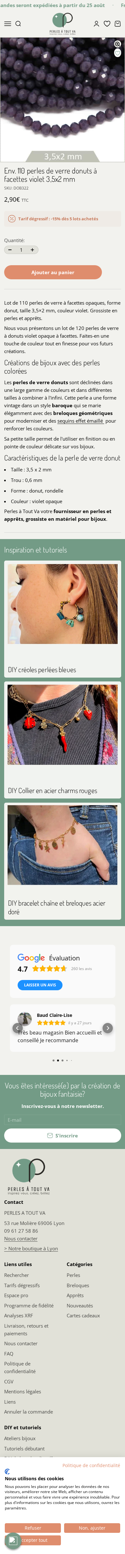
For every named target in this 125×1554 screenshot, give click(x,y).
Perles (73, 1275)
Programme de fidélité (29, 1305)
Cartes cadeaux (83, 1315)
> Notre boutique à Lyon (31, 1248)
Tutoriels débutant (24, 1448)
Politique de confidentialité (20, 1367)
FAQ (8, 1353)
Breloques (78, 1285)
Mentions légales (22, 1391)
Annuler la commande (28, 1411)
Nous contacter (21, 1238)
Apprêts (75, 1295)
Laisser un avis (40, 985)
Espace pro (16, 1295)
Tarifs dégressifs (22, 1285)
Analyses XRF (18, 1315)
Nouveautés (80, 1305)
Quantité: (14, 240)
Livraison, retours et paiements (26, 1329)
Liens (10, 1401)
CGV (8, 1381)
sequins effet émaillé (80, 421)
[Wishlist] (107, 24)
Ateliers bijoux (20, 1438)
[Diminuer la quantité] (10, 250)
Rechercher (16, 1275)
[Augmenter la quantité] (32, 250)
